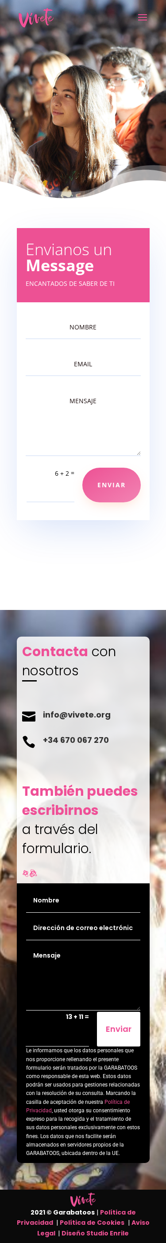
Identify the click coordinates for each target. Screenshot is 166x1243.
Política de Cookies (92, 1222)
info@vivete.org (77, 714)
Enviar (118, 1028)
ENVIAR (111, 485)
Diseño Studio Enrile (95, 1233)
